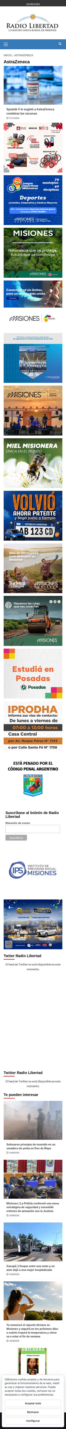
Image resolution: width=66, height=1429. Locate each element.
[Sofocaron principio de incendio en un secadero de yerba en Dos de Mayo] (33, 1120)
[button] (7, 43)
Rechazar (33, 1412)
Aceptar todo (33, 1403)
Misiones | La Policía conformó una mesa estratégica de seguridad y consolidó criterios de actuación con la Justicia (32, 1207)
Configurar (33, 1420)
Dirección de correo (18, 822)
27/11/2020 (14, 118)
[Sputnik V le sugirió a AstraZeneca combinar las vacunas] (33, 85)
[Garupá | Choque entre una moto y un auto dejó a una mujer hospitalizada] (33, 1241)
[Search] (60, 44)
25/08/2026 (14, 1153)
